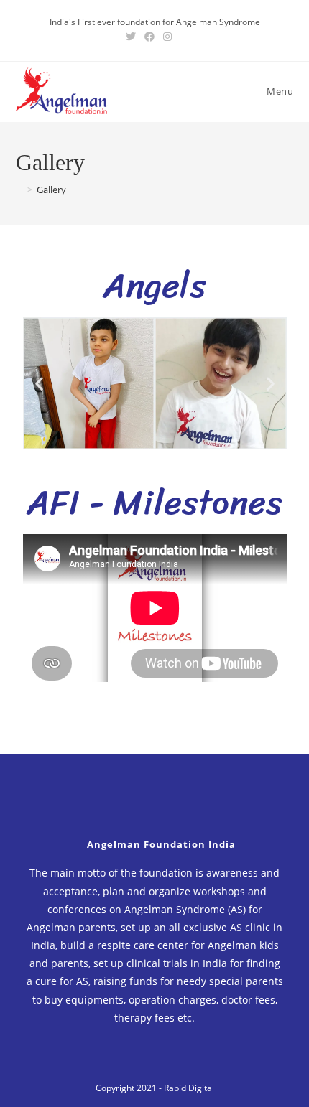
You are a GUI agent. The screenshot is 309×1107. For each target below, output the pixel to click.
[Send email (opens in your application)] (182, 36)
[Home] (19, 189)
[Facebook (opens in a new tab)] (149, 36)
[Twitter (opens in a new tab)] (130, 36)
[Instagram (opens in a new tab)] (167, 36)
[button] (39, 384)
